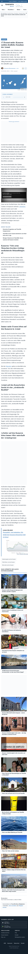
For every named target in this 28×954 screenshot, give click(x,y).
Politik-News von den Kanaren (8, 562)
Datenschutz (16, 943)
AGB (5, 943)
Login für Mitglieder (13, 1)
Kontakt (16, 935)
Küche (25, 9)
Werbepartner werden (20, 937)
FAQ (16, 932)
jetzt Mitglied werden (22, 1)
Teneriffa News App (7, 919)
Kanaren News (22, 13)
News (3, 9)
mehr (17, 68)
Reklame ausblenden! (14, 121)
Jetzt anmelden (12, 905)
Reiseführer (11, 9)
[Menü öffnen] (2, 5)
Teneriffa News (10, 13)
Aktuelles (16, 13)
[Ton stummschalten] (24, 97)
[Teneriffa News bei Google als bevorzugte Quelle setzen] (23, 68)
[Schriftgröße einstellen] (2, 1)
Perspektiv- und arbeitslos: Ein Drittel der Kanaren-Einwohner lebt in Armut (14, 535)
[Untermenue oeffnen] (6, 10)
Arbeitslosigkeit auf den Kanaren (9, 559)
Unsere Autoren (4, 935)
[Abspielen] (4, 97)
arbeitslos (22, 206)
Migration (9, 366)
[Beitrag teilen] (26, 68)
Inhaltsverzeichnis (5, 932)
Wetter (18, 9)
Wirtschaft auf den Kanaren (7, 565)
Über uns (3, 937)
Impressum (9, 943)
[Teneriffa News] (14, 5)
